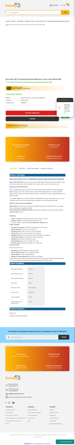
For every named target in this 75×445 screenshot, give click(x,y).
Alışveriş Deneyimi (47, 168)
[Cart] (68, 5)
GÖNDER (63, 337)
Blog (29, 421)
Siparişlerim (53, 415)
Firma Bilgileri (9, 412)
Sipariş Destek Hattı (66, 442)
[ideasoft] (28, 444)
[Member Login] (51, 5)
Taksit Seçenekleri (33, 168)
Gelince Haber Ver (32, 113)
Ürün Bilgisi (13, 168)
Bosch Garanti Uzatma (12, 415)
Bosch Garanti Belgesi (55, 423)
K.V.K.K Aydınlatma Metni (34, 412)
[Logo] (27, 5)
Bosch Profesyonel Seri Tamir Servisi (15, 418)
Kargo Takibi (53, 421)
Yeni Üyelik (63, 5)
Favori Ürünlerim (54, 418)
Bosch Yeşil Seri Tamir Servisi (13, 421)
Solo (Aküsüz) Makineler (38, 97)
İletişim (8, 423)
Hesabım (52, 409)
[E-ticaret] (37, 443)
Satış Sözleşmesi (32, 409)
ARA (65, 12)
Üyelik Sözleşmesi (32, 415)
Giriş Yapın (55, 5)
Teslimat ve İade (54, 412)
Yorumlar (22, 168)
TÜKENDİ (32, 119)
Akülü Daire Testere (26, 97)
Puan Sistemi (31, 418)
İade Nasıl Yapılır (10, 409)
